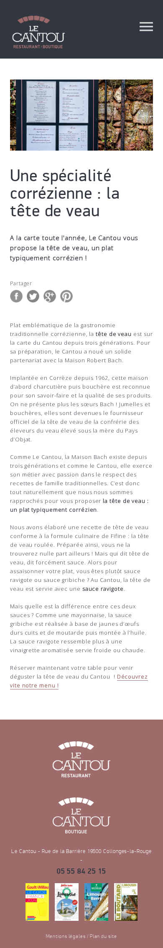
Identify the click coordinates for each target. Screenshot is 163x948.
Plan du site (103, 936)
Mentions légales (66, 936)
